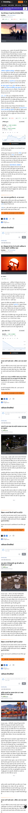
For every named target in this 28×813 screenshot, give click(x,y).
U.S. (2, 95)
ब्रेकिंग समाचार (18, 5)
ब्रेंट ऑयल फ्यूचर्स (5, 85)
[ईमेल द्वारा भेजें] (13, 219)
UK (5, 95)
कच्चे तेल (16, 304)
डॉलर (14, 85)
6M (10, 132)
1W (5, 132)
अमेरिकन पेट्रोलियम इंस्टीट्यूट (7, 70)
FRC (13, 155)
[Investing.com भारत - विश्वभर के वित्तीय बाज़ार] (8, 2)
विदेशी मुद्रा (24, 5)
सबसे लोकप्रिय (11, 5)
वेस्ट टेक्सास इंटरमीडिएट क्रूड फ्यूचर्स (12, 87)
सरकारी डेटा (12, 81)
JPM (19, 153)
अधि (17, 132)
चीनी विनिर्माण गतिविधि (15, 165)
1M (7, 132)
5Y (14, 132)
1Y (12, 132)
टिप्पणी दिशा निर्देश (4, 240)
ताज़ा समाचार (4, 5)
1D (3, 132)
